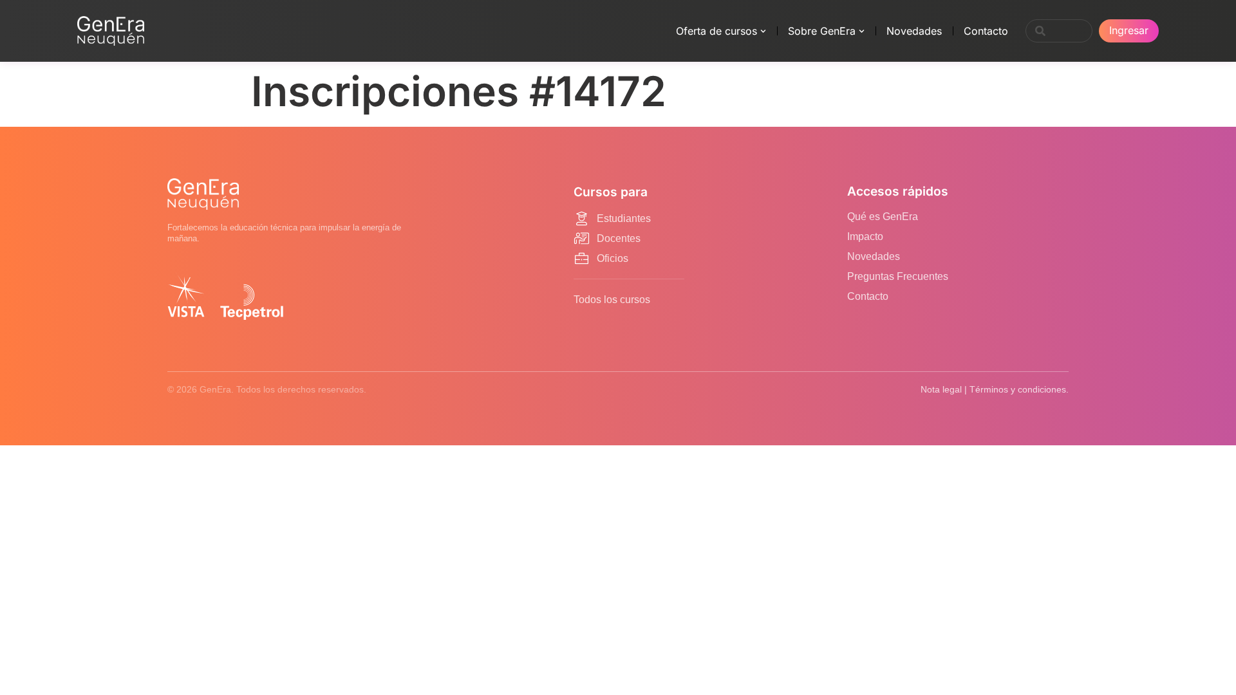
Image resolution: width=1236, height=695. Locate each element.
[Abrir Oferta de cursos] (763, 31)
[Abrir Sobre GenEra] (862, 31)
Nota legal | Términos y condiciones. (995, 389)
